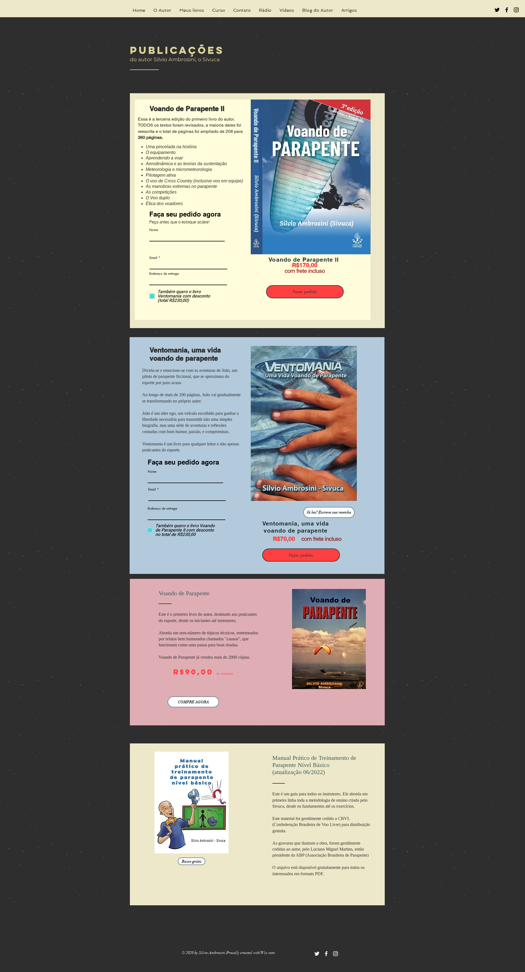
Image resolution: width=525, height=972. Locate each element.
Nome (153, 230)
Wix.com (268, 952)
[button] (329, 512)
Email (153, 257)
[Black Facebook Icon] (506, 10)
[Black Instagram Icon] (516, 10)
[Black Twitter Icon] (497, 10)
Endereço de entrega (164, 273)
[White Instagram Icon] (335, 953)
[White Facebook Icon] (326, 953)
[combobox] (188, 280)
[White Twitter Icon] (317, 953)
